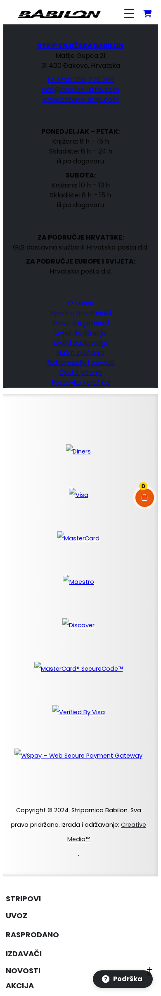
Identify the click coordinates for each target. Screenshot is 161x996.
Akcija (20, 985)
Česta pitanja (80, 372)
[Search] (105, 13)
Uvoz (16, 915)
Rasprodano (32, 934)
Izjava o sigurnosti (80, 323)
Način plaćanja (80, 353)
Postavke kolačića (80, 382)
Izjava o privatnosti (80, 313)
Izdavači (24, 953)
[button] (8, 883)
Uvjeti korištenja (80, 333)
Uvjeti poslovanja (80, 343)
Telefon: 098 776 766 (80, 79)
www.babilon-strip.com (81, 99)
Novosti (23, 970)
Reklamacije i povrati (80, 362)
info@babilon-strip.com (80, 89)
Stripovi (23, 898)
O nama (81, 303)
